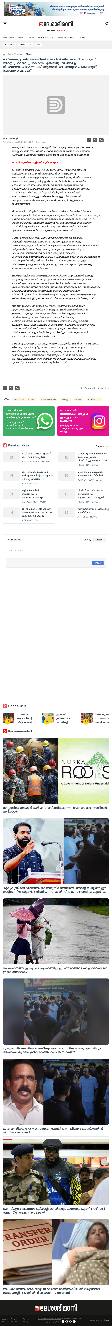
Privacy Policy (26, 1320)
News (20, 37)
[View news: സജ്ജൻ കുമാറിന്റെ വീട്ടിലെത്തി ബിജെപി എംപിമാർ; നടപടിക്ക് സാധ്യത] (8, 718)
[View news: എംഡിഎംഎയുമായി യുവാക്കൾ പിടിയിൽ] (66, 475)
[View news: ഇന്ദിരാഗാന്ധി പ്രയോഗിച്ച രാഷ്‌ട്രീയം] (66, 512)
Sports (30, 37)
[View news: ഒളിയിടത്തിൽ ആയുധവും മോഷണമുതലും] (11, 494)
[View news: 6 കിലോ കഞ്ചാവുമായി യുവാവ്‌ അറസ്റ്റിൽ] (11, 457)
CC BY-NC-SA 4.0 (53, 1322)
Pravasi (81, 37)
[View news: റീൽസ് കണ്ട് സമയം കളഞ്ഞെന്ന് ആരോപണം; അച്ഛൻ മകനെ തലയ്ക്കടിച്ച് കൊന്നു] (66, 494)
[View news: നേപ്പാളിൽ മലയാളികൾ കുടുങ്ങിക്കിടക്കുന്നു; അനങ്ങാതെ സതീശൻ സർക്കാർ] (56, 771)
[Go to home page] (56, 23)
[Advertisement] (56, 608)
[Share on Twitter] (95, 140)
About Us (5, 1320)
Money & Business (65, 37)
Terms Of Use (14, 1320)
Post (98, 563)
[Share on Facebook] (89, 140)
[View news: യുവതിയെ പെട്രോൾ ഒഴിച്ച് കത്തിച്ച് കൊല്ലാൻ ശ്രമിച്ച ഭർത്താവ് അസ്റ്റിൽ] (11, 475)
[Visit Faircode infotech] (107, 1320)
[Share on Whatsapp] (101, 140)
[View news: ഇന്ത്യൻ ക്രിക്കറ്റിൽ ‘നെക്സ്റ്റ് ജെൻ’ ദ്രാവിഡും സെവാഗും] (48, 718)
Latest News (8, 37)
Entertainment (45, 37)
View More (102, 446)
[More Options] (107, 140)
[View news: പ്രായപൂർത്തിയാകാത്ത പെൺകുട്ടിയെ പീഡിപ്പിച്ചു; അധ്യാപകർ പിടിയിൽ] (66, 457)
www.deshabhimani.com (49, 1319)
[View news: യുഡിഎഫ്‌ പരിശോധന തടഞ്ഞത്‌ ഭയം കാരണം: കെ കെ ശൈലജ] (11, 512)
